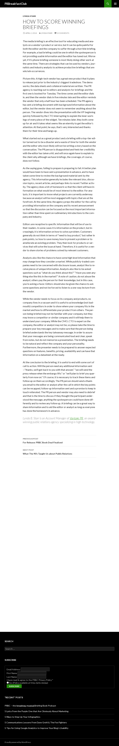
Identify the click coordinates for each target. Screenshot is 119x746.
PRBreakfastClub (16, 3)
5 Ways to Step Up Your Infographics (22, 717)
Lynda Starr (29, 16)
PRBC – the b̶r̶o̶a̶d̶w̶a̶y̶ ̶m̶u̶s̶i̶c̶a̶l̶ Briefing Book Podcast (30, 705)
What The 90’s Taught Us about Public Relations (47, 452)
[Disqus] (59, 504)
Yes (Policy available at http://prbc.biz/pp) (28, 682)
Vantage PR (76, 418)
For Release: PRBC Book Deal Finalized (43, 441)
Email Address (14, 669)
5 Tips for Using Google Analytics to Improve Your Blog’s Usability (36, 728)
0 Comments (63, 33)
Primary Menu (115, 3)
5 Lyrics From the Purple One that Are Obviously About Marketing (36, 711)
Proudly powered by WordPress (18, 742)
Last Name (12, 677)
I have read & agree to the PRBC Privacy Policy (30, 680)
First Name (12, 673)
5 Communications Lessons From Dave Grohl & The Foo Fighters (36, 722)
